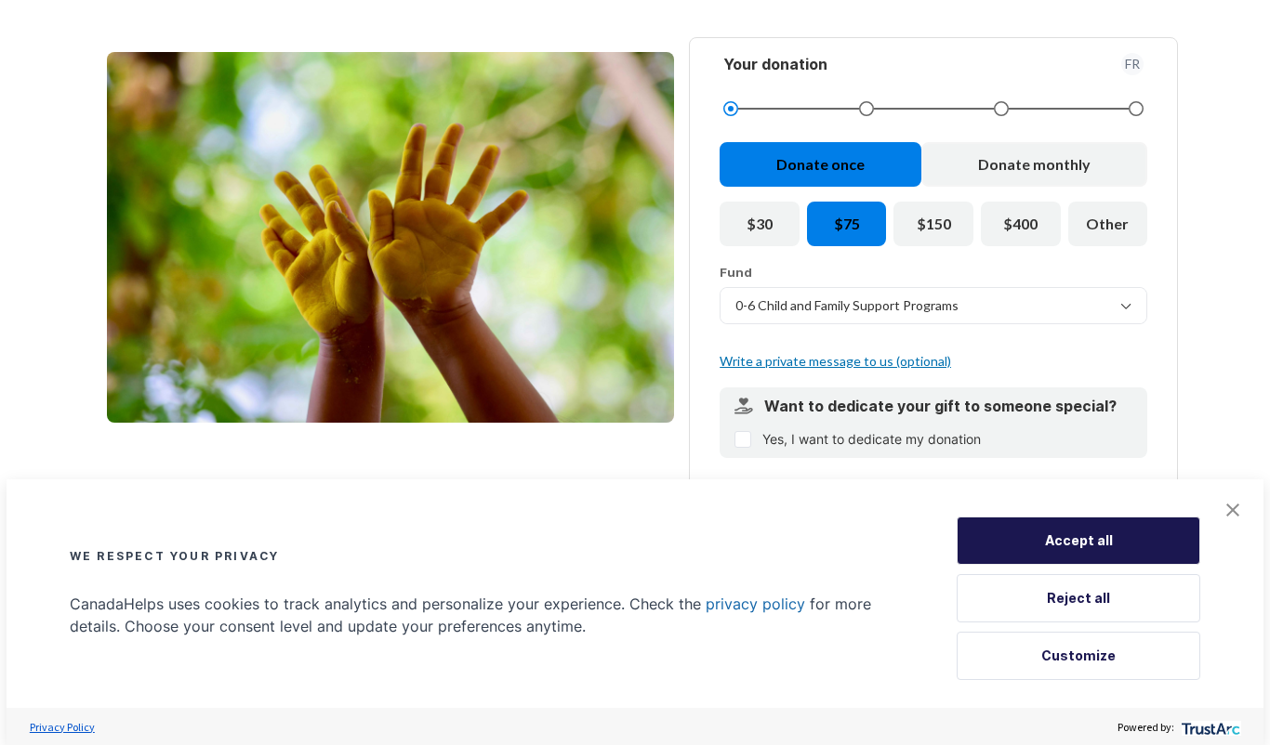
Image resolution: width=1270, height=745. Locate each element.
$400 (1020, 223)
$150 (934, 223)
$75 (847, 223)
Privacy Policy (62, 727)
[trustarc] (1209, 727)
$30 (760, 223)
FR (1132, 64)
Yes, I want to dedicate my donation (871, 439)
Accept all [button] (1079, 540)
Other (1107, 223)
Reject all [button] (1078, 598)
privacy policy (755, 604)
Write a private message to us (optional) (835, 361)
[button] (1232, 510)
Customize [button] (1078, 655)
